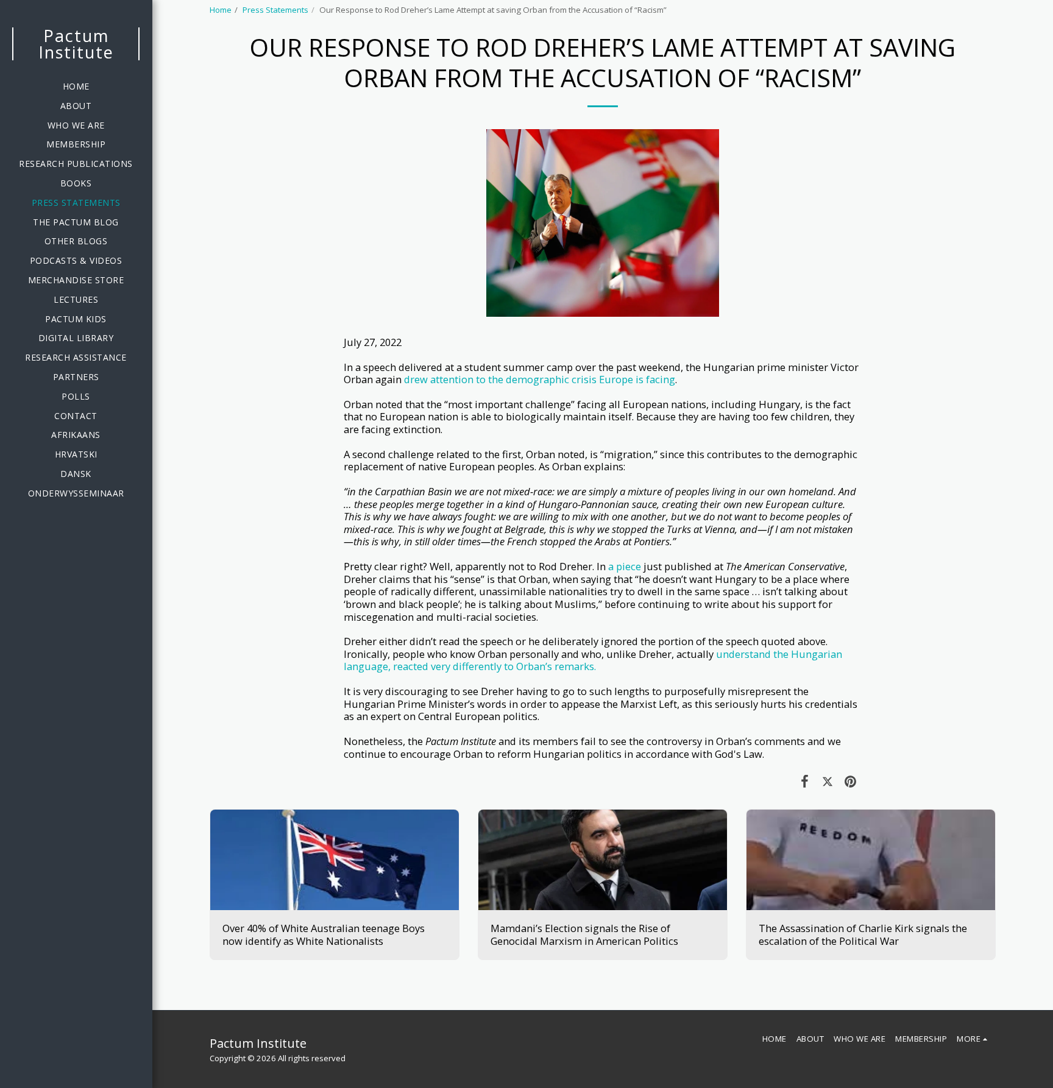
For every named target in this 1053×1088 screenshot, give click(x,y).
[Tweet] (827, 781)
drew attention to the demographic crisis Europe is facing (539, 379)
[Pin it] (850, 781)
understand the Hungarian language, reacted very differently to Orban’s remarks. (593, 660)
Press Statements (275, 9)
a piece (624, 566)
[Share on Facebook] (804, 781)
